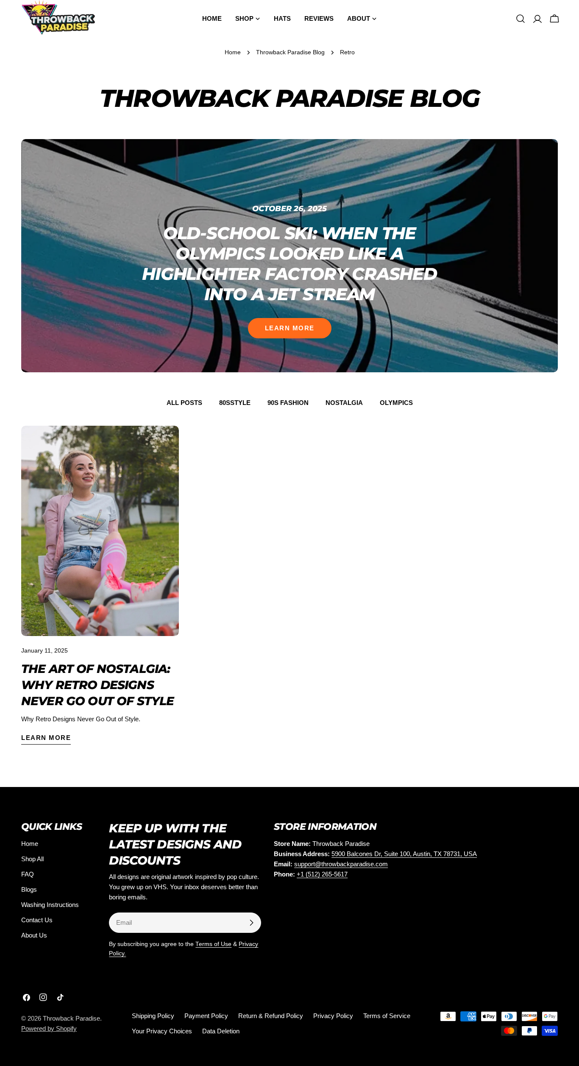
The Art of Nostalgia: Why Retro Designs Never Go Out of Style (97, 684)
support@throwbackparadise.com (341, 864)
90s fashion (288, 402)
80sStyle (235, 402)
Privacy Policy (333, 1015)
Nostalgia (344, 402)
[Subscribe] (251, 923)
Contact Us (37, 920)
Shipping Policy (153, 1015)
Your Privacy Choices (162, 1031)
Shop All (32, 858)
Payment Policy (206, 1015)
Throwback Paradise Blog (290, 52)
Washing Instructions (50, 904)
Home (233, 52)
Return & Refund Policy (270, 1015)
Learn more (290, 328)
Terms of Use (213, 944)
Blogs (29, 889)
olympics (396, 402)
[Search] (520, 18)
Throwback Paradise (71, 1018)
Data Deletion (220, 1031)
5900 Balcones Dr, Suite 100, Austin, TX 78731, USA (404, 853)
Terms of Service (386, 1015)
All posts (184, 402)
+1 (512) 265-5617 (322, 874)
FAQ (27, 874)
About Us (34, 935)
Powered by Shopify (49, 1028)
